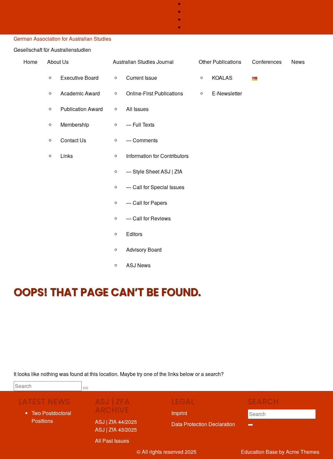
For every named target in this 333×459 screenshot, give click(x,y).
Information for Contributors (157, 156)
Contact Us (73, 140)
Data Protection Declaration (203, 424)
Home (30, 61)
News (298, 61)
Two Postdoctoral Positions (51, 416)
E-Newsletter (227, 93)
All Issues (137, 109)
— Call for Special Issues (155, 187)
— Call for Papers (146, 202)
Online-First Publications (154, 93)
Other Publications (220, 61)
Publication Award (81, 109)
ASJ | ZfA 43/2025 (116, 429)
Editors (134, 234)
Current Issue (141, 77)
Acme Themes (302, 451)
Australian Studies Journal (143, 61)
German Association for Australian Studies (62, 38)
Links (66, 156)
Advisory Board (144, 249)
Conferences (267, 61)
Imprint (179, 413)
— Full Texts (140, 124)
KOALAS (222, 77)
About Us (58, 61)
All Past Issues (112, 440)
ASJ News (138, 265)
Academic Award (80, 93)
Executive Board (79, 77)
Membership (74, 124)
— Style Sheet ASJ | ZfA (154, 171)
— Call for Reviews (148, 218)
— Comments (142, 140)
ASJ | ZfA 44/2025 (116, 421)
